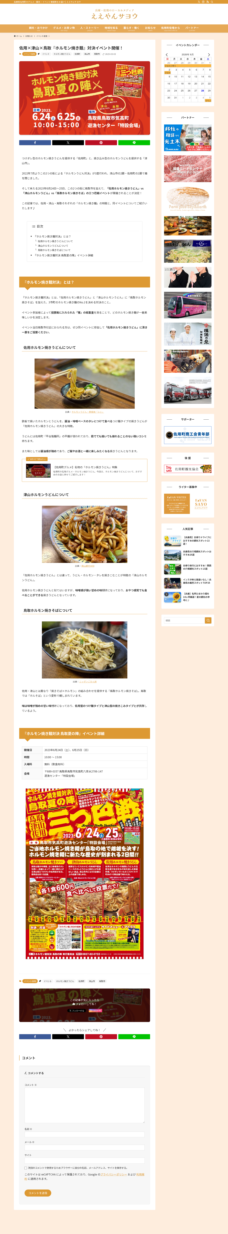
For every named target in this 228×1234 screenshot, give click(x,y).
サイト (28, 1155)
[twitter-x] (199, 2)
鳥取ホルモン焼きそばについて (54, 250)
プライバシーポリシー (113, 1174)
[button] (35, 142)
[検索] (212, 2)
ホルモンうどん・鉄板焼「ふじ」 (88, 411)
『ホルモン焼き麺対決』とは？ (52, 236)
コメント (31, 1085)
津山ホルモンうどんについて (53, 245)
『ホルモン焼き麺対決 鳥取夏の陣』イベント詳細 (63, 255)
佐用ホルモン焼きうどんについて (55, 241)
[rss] (207, 2)
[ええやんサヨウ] (114, 14)
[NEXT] (208, 54)
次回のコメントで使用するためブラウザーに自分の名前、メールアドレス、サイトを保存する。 (78, 1167)
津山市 (87, 54)
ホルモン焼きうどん (62, 54)
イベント (46, 54)
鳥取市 (97, 54)
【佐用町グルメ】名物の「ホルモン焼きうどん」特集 (85, 467)
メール (29, 1142)
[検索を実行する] (208, 620)
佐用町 (77, 54)
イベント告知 (29, 54)
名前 (28, 1129)
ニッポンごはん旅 (88, 681)
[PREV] (167, 54)
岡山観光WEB (87, 565)
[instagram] (203, 2)
